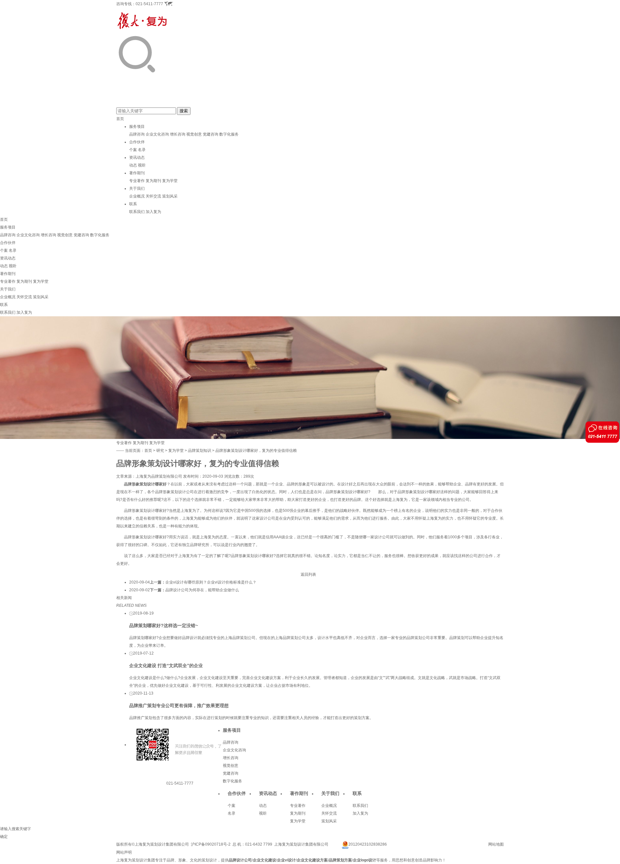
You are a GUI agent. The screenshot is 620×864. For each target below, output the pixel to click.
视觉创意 (194, 134)
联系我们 (137, 211)
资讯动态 (137, 157)
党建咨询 (210, 134)
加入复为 (153, 211)
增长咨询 (177, 134)
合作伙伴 (137, 142)
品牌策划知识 (199, 450)
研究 (160, 450)
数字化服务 (229, 134)
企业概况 (137, 196)
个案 (133, 149)
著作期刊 (137, 173)
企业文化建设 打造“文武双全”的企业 (166, 665)
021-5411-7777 (149, 4)
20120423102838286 (367, 844)
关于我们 (137, 188)
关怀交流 (153, 196)
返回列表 (308, 574)
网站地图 (496, 844)
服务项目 (137, 126)
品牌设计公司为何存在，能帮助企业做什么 (202, 590)
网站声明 (124, 852)
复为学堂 (170, 180)
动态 (133, 165)
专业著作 (137, 180)
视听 (142, 165)
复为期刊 (153, 180)
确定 (4, 836)
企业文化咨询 (157, 134)
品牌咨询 (137, 134)
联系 (133, 204)
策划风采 (170, 196)
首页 (120, 119)
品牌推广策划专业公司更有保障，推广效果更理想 (179, 705)
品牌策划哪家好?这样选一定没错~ (163, 625)
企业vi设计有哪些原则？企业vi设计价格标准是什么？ (210, 582)
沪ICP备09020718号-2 (211, 844)
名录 (142, 149)
